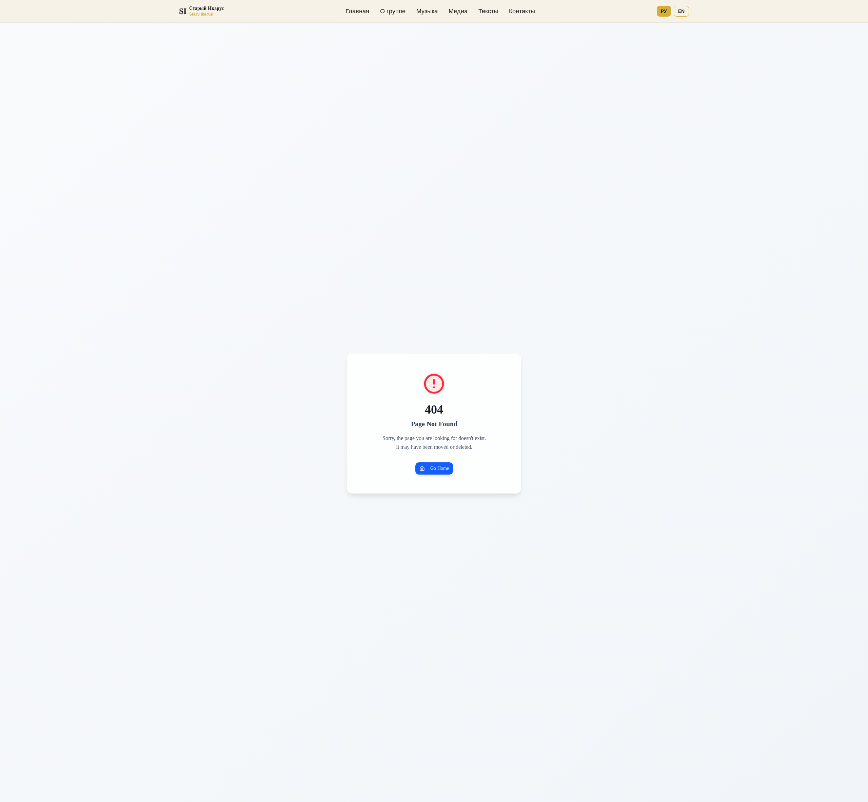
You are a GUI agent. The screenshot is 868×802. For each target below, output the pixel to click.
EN (681, 11)
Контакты (522, 11)
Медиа (458, 11)
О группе (393, 11)
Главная (357, 11)
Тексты (488, 11)
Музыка (427, 11)
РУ (664, 11)
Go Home (439, 468)
